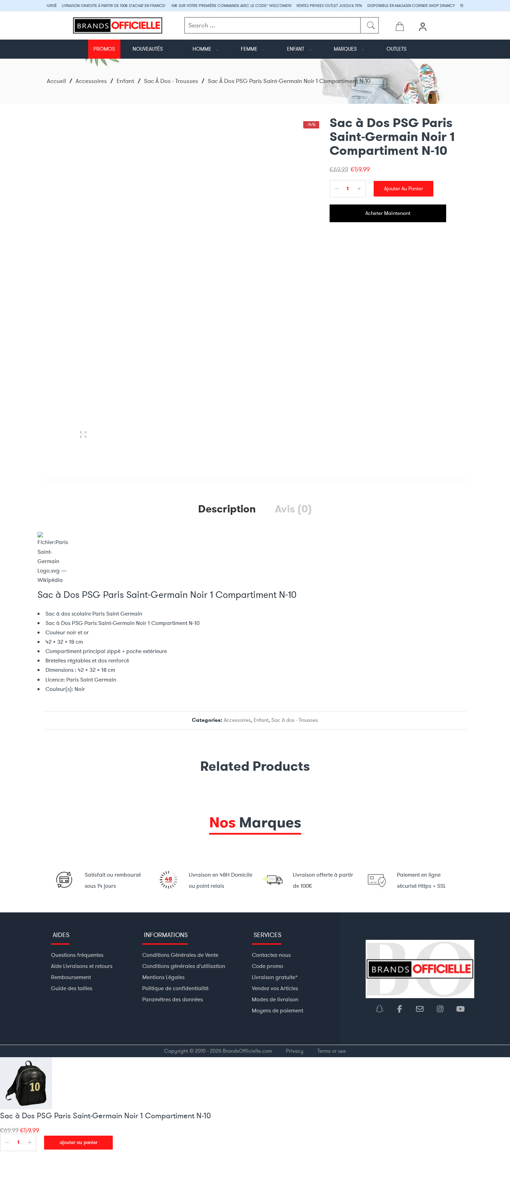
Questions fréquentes (77, 955)
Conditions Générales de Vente (180, 955)
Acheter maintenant (387, 213)
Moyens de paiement (277, 1010)
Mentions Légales (163, 977)
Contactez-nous (271, 955)
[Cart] (399, 28)
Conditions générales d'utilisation (183, 966)
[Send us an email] (422, 1009)
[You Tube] (460, 1009)
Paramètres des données (172, 999)
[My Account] (424, 27)
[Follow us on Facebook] (402, 1009)
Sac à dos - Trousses (171, 81)
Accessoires (91, 81)
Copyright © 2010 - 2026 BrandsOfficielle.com (218, 1050)
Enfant (125, 81)
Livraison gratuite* (275, 977)
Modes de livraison (275, 999)
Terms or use (331, 1050)
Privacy (295, 1050)
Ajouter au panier (403, 188)
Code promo (267, 966)
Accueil (56, 81)
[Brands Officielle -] (117, 24)
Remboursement (71, 977)
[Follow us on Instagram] (442, 1009)
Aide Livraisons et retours (81, 966)
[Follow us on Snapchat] (382, 1009)
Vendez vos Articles (275, 988)
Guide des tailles (71, 988)
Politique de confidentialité (175, 988)
